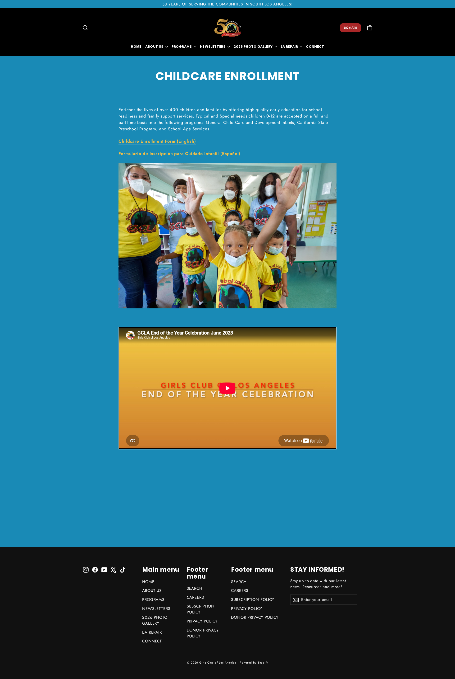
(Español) (179, 154)
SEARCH (194, 588)
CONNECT (315, 46)
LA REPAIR (290, 46)
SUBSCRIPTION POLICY (201, 609)
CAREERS (195, 597)
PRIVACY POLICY (202, 621)
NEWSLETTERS (213, 46)
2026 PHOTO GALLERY (253, 46)
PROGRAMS (182, 46)
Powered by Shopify (254, 662)
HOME (136, 46)
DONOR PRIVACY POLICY (203, 633)
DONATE (350, 27)
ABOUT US (154, 46)
